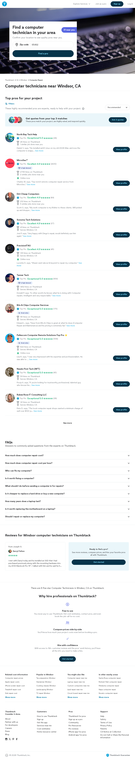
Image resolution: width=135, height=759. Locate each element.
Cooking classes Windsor (46, 686)
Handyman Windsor (43, 682)
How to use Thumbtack (47, 716)
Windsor (24, 80)
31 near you (69, 30)
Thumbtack (9, 80)
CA (17, 80)
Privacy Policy (106, 725)
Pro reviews (73, 729)
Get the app (42, 722)
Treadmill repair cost (13, 690)
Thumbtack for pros (77, 716)
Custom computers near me (78, 686)
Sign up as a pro (76, 719)
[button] (21, 138)
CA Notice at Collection (110, 732)
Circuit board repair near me (78, 693)
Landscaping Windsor (44, 690)
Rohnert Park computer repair (110, 682)
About (7, 719)
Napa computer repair (107, 690)
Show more (10, 697)
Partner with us (11, 722)
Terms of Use (106, 722)
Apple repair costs (12, 682)
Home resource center (46, 732)
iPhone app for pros (77, 732)
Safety (103, 719)
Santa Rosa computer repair (110, 678)
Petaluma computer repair (109, 686)
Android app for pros (78, 735)
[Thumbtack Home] (4, 4)
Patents (103, 729)
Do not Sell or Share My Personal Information (114, 736)
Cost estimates (43, 729)
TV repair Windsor (43, 693)
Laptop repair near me (76, 682)
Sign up (40, 719)
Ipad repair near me (75, 690)
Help (102, 716)
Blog (7, 734)
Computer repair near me (77, 678)
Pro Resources (75, 725)
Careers (8, 728)
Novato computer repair (108, 693)
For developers (11, 725)
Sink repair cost (11, 693)
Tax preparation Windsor (45, 678)
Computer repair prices (14, 678)
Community (74, 722)
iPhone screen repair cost (15, 686)
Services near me (44, 725)
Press (7, 731)
